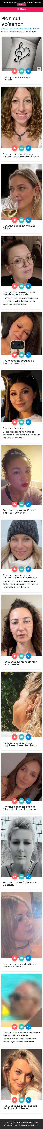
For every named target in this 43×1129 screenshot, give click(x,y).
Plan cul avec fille (13, 428)
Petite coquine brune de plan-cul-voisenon (20, 663)
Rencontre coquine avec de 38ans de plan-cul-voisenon (20, 808)
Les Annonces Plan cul (20, 28)
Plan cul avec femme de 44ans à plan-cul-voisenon (21, 1033)
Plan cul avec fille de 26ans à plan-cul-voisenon (20, 965)
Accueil (4, 28)
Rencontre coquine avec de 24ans (19, 227)
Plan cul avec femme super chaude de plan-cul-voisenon (21, 155)
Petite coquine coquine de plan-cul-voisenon (18, 362)
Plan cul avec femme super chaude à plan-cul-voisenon (20, 576)
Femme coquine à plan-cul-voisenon (20, 883)
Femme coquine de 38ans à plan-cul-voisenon (19, 511)
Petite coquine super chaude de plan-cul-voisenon (20, 1107)
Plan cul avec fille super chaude (17, 78)
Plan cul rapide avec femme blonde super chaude (19, 293)
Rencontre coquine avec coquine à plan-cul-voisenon (20, 744)
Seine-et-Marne (17, 31)
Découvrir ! (21, 5)
